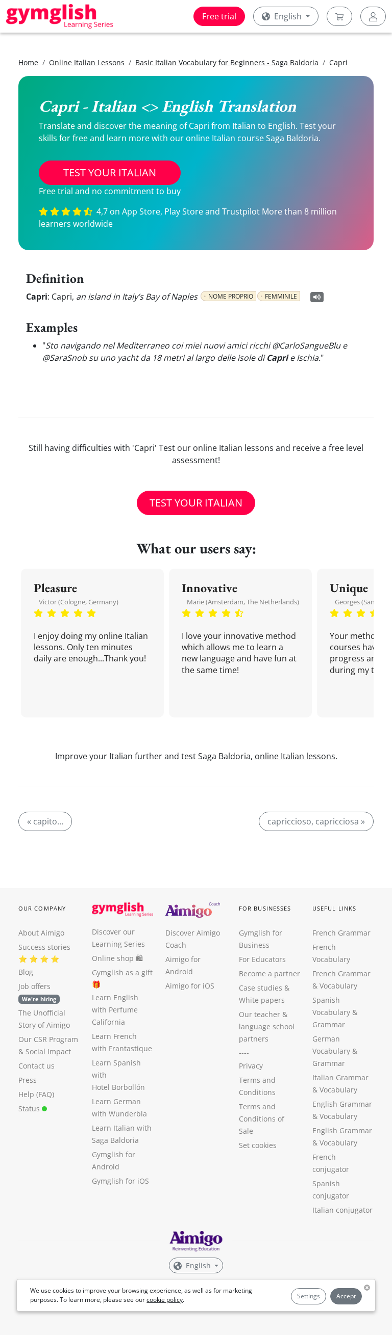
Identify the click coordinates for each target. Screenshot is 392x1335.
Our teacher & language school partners (267, 1026)
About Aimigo (41, 933)
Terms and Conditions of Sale (261, 1119)
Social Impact (48, 1051)
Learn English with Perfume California (115, 1010)
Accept (346, 1296)
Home (28, 62)
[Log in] (373, 16)
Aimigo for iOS (189, 986)
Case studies (260, 988)
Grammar (328, 1024)
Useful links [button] (334, 908)
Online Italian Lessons (87, 62)
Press (27, 1080)
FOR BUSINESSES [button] (265, 908)
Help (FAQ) (36, 1094)
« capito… (45, 821)
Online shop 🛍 (117, 958)
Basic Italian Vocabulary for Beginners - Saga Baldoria (226, 62)
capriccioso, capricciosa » (316, 821)
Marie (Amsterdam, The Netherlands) (243, 601)
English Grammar (342, 1104)
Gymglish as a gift (122, 972)
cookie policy (164, 1299)
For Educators (262, 959)
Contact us (36, 1066)
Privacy (251, 1066)
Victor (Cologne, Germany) (78, 601)
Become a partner (269, 973)
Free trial (219, 16)
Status (30, 1108)
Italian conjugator (342, 1210)
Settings (308, 1296)
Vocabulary (338, 1089)
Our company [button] (42, 908)
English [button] (288, 16)
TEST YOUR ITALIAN (109, 172)
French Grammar (341, 933)
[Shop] (339, 16)
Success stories (44, 947)
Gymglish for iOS (120, 1181)
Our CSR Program (48, 1039)
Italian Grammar (340, 1077)
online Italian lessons (295, 756)
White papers (262, 1000)
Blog (25, 972)
